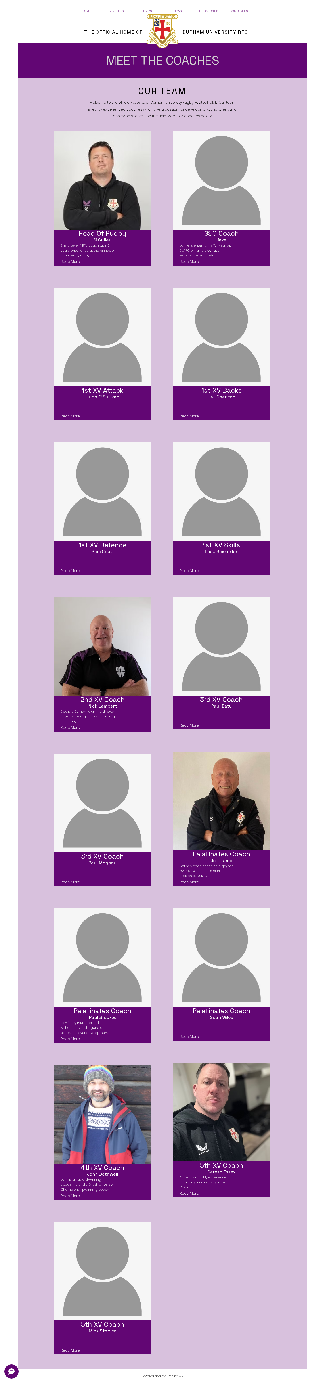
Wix (181, 1376)
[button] (116, 11)
